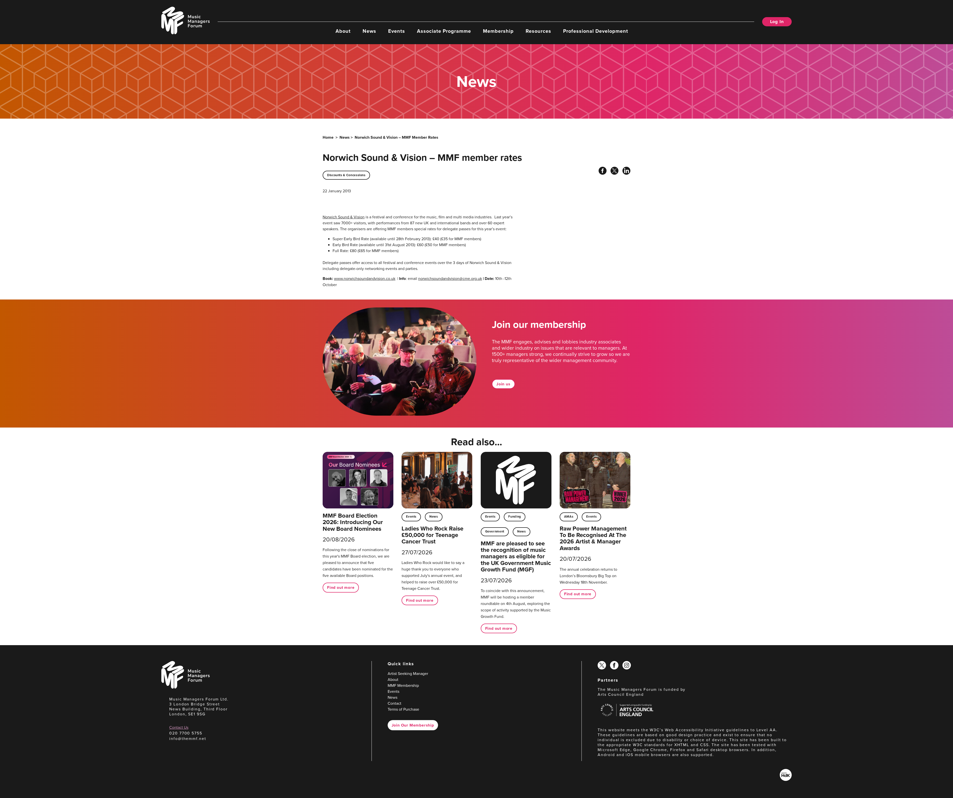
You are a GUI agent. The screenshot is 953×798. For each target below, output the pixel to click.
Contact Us (178, 727)
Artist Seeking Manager (408, 673)
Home (328, 137)
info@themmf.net (187, 738)
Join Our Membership (413, 725)
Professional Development (595, 30)
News (369, 30)
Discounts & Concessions (346, 175)
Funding (514, 516)
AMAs (569, 516)
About (343, 30)
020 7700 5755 (185, 733)
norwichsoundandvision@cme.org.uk (450, 278)
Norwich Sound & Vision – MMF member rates (396, 137)
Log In (777, 21)
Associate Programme (444, 30)
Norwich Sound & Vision (344, 217)
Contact (394, 703)
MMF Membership (403, 685)
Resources (538, 30)
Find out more (340, 587)
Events (396, 30)
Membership (498, 30)
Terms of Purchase (403, 709)
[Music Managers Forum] (185, 687)
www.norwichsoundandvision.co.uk (364, 278)
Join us (503, 384)
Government (494, 531)
